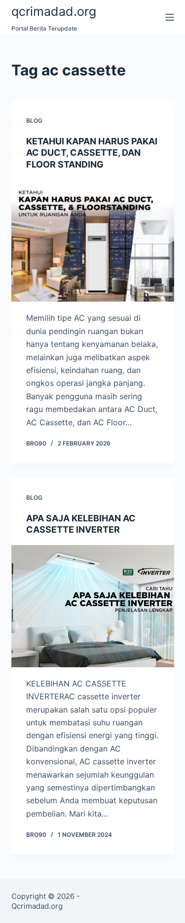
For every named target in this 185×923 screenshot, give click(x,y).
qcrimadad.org (53, 11)
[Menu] (169, 17)
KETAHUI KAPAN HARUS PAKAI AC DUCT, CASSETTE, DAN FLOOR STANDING (91, 153)
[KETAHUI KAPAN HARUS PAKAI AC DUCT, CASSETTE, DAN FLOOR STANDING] (92, 241)
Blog (34, 120)
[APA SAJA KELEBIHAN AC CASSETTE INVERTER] (92, 606)
